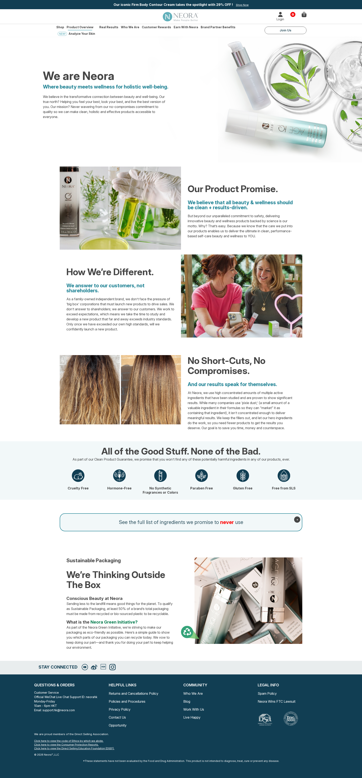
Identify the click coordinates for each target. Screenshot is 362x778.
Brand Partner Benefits (218, 27)
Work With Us (193, 709)
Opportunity (118, 725)
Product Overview (80, 27)
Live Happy (191, 717)
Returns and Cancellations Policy (133, 693)
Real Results (108, 27)
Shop (60, 27)
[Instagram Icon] (112, 667)
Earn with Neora (186, 27)
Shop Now (242, 4)
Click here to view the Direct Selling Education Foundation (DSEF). (74, 748)
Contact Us (117, 717)
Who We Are (130, 27)
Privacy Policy (120, 709)
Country (292, 14)
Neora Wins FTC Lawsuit (276, 701)
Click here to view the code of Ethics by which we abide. (68, 740)
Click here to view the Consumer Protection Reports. (66, 744)
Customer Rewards (156, 27)
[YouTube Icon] (85, 667)
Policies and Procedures (127, 701)
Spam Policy (267, 693)
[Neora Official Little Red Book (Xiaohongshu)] (103, 667)
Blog (186, 701)
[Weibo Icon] (94, 667)
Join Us (285, 30)
